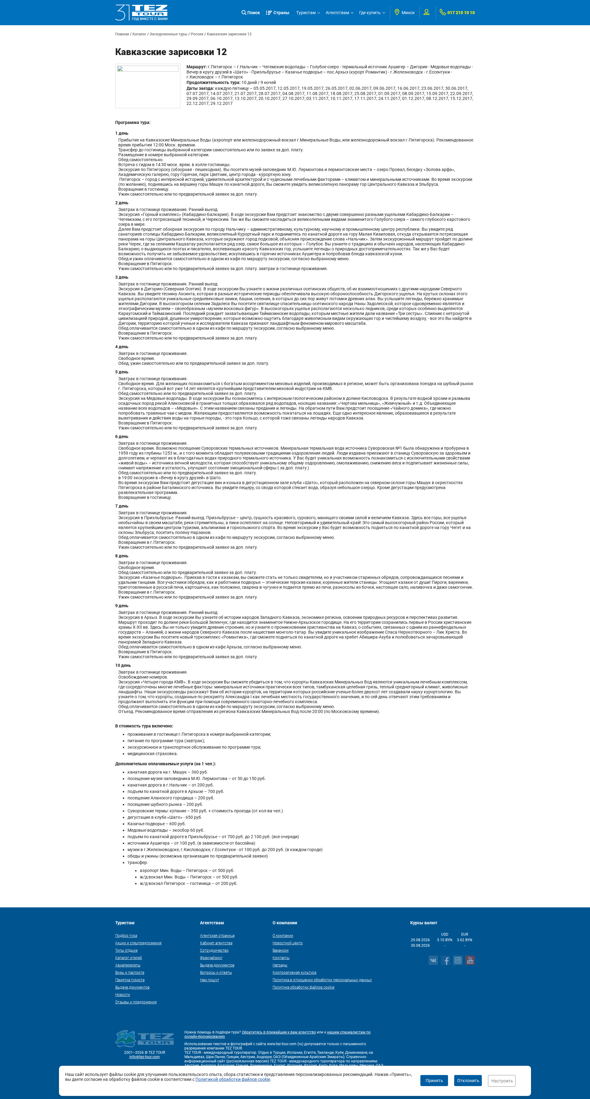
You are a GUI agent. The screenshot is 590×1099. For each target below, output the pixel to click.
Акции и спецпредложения (138, 942)
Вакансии (281, 950)
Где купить (370, 12)
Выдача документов (132, 987)
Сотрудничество (214, 950)
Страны (281, 12)
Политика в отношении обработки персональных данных (322, 979)
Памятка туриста (129, 979)
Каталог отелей (128, 957)
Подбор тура (126, 935)
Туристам (306, 12)
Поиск (253, 12)
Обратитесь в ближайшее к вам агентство (279, 1032)
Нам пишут (209, 979)
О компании (283, 935)
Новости (122, 994)
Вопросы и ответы (216, 972)
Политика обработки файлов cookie (303, 987)
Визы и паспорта (129, 972)
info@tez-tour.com (144, 1057)
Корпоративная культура (294, 972)
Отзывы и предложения (136, 1001)
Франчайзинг (211, 957)
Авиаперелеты (127, 964)
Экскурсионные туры (168, 33)
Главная (122, 33)
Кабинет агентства (216, 942)
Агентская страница (217, 935)
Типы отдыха (126, 950)
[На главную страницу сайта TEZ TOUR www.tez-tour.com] (141, 13)
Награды (280, 964)
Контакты (281, 957)
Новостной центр (288, 942)
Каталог (139, 33)
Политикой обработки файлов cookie (232, 1079)
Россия (197, 33)
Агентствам (337, 12)
